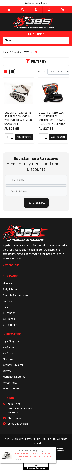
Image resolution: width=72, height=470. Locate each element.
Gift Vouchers (10, 325)
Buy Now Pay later (13, 365)
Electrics (7, 301)
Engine (6, 307)
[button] (9, 9)
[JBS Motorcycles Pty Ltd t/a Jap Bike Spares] (36, 22)
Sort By (41, 71)
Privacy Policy (10, 383)
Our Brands (9, 319)
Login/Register (11, 341)
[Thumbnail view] (5, 71)
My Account (9, 353)
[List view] (12, 71)
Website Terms (11, 389)
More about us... (12, 265)
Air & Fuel (8, 283)
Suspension (9, 313)
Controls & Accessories (15, 295)
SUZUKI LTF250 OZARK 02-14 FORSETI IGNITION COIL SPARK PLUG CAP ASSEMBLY (53, 118)
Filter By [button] (38, 61)
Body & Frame (10, 289)
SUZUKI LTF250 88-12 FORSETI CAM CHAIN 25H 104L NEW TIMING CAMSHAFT (18, 118)
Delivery (7, 371)
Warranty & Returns (14, 377)
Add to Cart (24, 137)
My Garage (8, 347)
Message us (14, 418)
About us (8, 359)
